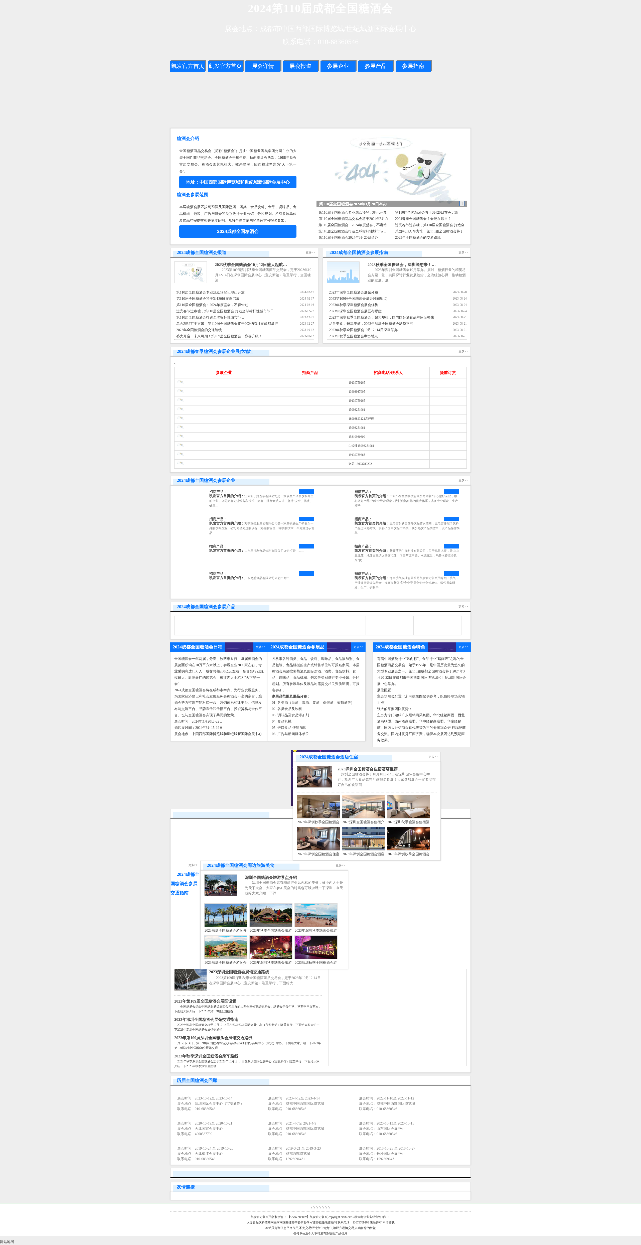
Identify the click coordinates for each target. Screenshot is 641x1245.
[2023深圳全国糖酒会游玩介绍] (225, 958)
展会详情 (263, 66)
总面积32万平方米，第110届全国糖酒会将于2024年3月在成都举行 (227, 324)
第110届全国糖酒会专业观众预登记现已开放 (352, 212)
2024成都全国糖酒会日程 (197, 646)
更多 (259, 647)
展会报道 (300, 66)
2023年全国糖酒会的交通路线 (418, 237)
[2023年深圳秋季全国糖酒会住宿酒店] (318, 817)
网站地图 (7, 1242)
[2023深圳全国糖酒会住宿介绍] (363, 817)
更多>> (310, 252)
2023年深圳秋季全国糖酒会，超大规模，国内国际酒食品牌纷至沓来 (381, 317)
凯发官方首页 (187, 66)
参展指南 (413, 66)
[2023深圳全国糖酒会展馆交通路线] (190, 990)
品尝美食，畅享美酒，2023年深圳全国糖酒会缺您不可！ (373, 324)
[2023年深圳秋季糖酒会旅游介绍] (316, 926)
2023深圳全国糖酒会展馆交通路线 (239, 972)
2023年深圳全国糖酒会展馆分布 (353, 292)
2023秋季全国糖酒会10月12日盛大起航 (249, 264)
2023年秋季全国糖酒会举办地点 (353, 336)
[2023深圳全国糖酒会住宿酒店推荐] (314, 786)
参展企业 (338, 66)
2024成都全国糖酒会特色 (400, 646)
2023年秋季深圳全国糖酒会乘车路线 (206, 1056)
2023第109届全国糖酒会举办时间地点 (358, 299)
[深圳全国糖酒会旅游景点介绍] (220, 895)
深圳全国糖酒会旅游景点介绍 (271, 877)
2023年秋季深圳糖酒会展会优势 (353, 305)
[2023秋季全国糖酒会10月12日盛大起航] (190, 282)
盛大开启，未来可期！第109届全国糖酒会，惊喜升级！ (219, 336)
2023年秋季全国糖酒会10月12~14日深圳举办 (363, 330)
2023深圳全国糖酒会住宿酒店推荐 (368, 769)
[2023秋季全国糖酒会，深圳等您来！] (343, 282)
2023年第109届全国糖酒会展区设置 (205, 1001)
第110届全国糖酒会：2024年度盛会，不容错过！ (214, 305)
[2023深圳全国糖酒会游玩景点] (225, 926)
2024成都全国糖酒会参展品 (297, 646)
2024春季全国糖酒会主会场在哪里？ (423, 219)
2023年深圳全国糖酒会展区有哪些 (355, 311)
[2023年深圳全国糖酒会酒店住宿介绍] (363, 849)
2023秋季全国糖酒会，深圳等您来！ (400, 264)
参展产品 (376, 66)
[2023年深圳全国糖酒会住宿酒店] (318, 849)
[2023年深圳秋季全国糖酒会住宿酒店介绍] (408, 849)
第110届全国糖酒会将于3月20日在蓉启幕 (426, 212)
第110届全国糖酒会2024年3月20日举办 (348, 237)
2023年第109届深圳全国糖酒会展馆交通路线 (213, 1038)
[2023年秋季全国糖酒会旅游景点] (270, 926)
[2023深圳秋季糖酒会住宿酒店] (408, 817)
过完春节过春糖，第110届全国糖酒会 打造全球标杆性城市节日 (225, 311)
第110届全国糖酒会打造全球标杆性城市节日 (352, 231)
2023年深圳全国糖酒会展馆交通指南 (206, 1019)
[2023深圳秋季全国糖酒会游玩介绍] (316, 958)
